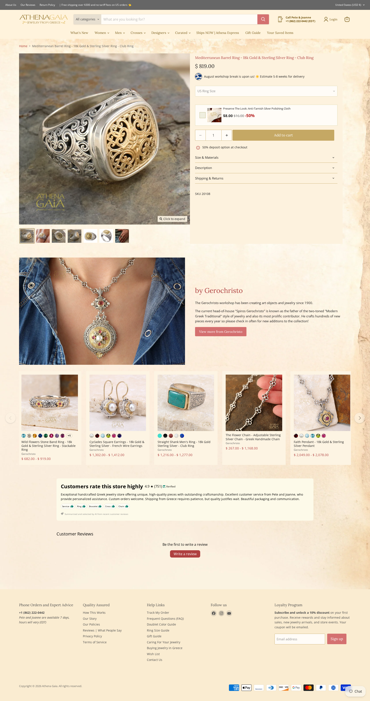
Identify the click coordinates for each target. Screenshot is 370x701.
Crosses (137, 33)
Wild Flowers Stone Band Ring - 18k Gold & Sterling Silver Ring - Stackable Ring (48, 446)
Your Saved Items (280, 33)
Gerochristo (28, 454)
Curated (181, 33)
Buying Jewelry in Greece (164, 648)
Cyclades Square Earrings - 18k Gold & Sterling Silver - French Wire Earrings (117, 444)
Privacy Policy (92, 636)
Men (118, 33)
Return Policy (47, 4)
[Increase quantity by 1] (227, 135)
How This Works (94, 613)
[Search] (263, 19)
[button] (27, 236)
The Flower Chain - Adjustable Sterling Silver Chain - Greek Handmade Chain (253, 437)
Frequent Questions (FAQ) (165, 619)
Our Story (90, 619)
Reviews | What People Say (102, 630)
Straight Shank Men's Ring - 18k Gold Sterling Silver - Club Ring (184, 444)
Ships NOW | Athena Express (217, 33)
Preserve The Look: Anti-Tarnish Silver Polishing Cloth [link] (257, 108)
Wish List (153, 654)
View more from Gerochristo (220, 332)
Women (101, 33)
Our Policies (91, 624)
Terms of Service (95, 642)
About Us (10, 4)
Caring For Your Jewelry (163, 642)
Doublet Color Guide (161, 624)
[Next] (359, 418)
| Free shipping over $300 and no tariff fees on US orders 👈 (95, 4)
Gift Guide (253, 33)
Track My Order (158, 613)
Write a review (185, 554)
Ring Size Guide (158, 630)
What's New (79, 33)
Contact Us (154, 660)
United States (348, 5)
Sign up (337, 638)
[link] (214, 115)
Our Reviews (28, 4)
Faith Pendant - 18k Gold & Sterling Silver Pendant (319, 444)
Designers (159, 33)
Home (23, 46)
